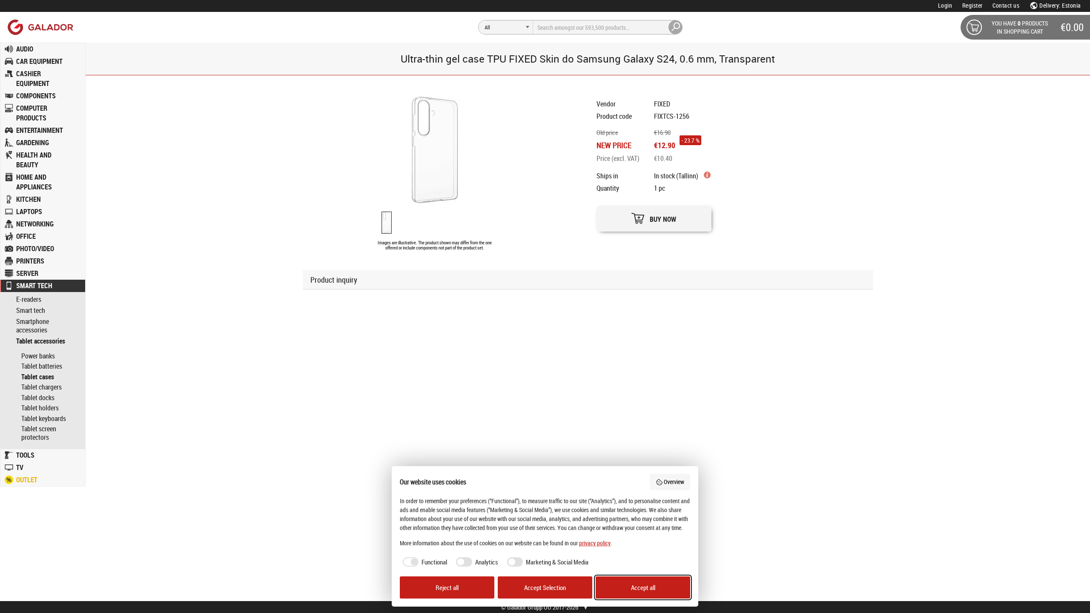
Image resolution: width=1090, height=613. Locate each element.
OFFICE (26, 236)
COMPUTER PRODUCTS (31, 113)
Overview (674, 482)
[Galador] (40, 27)
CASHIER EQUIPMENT (32, 78)
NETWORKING (35, 224)
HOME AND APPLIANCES (34, 182)
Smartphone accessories (32, 326)
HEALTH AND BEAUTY (34, 159)
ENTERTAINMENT (39, 130)
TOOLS (25, 455)
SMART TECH (34, 285)
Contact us (1005, 5)
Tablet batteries (41, 366)
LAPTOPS (29, 211)
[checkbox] (423, 562)
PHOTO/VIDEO (35, 248)
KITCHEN (28, 199)
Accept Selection (545, 587)
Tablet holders (40, 407)
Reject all (447, 587)
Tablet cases (37, 376)
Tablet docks (37, 397)
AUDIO (24, 49)
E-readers (28, 299)
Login (945, 5)
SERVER (27, 273)
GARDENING (32, 142)
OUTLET (26, 479)
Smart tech (30, 310)
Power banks (38, 356)
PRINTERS (30, 261)
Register (972, 5)
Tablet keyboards (43, 418)
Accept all (643, 587)
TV (19, 467)
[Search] (675, 27)
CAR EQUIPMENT (39, 61)
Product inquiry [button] (333, 280)
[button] (654, 216)
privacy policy (595, 543)
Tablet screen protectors (38, 433)
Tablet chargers (41, 387)
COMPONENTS (36, 95)
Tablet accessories (40, 341)
